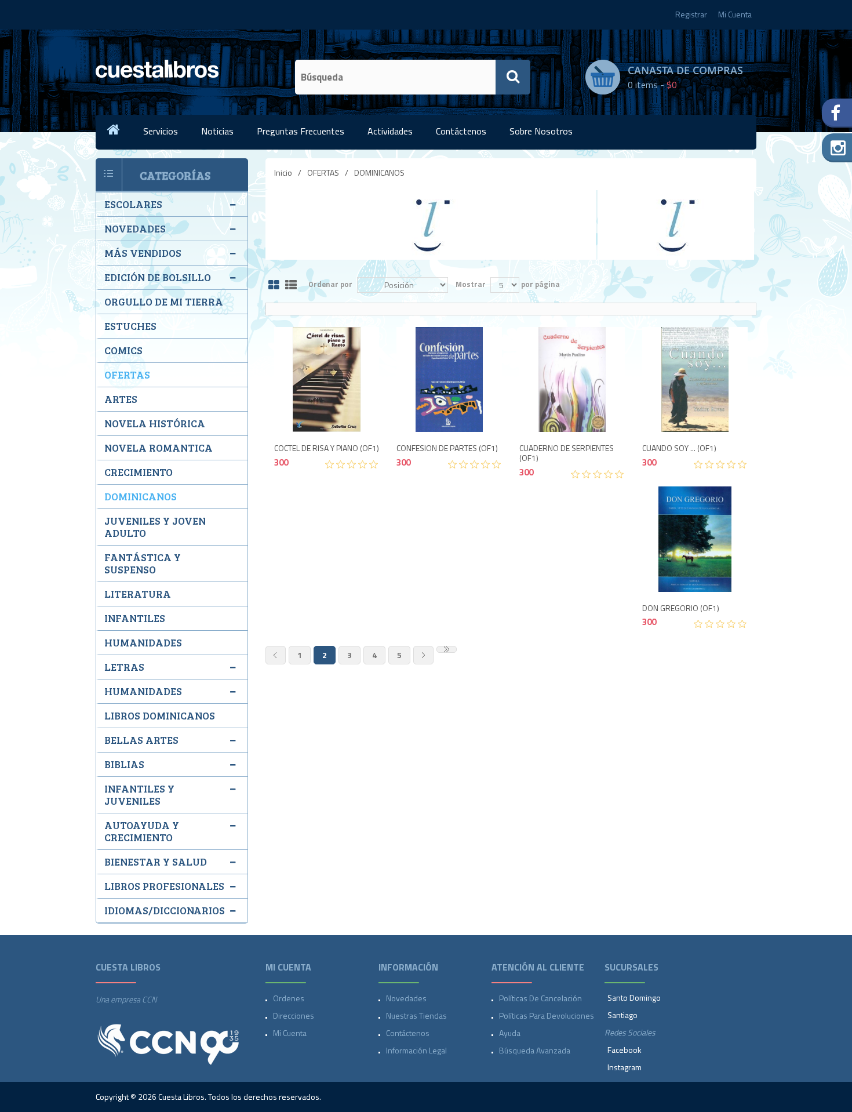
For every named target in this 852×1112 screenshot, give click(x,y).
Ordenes (288, 998)
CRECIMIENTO (138, 472)
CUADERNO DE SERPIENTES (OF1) (566, 453)
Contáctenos (461, 131)
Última (446, 649)
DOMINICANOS (140, 496)
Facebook (624, 1050)
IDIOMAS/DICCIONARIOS (164, 910)
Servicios (160, 131)
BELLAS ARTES (141, 740)
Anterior (275, 655)
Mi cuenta (290, 1033)
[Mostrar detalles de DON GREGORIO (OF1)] (695, 539)
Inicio (283, 172)
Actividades (390, 131)
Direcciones (293, 1015)
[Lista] (291, 285)
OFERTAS (323, 172)
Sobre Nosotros (541, 131)
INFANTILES (134, 618)
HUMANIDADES (143, 642)
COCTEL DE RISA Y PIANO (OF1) (326, 448)
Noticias (217, 131)
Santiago (622, 1015)
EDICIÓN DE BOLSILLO (157, 277)
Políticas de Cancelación (540, 998)
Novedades (406, 998)
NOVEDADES (135, 228)
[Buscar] (513, 77)
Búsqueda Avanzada (534, 1050)
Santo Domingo (634, 997)
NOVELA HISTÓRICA (154, 423)
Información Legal (416, 1050)
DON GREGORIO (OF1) (680, 608)
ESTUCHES (130, 326)
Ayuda (509, 1033)
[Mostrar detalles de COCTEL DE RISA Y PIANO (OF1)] (327, 380)
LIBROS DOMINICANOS (159, 715)
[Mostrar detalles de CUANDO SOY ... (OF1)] (695, 380)
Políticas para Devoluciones (546, 1015)
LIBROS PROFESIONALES (164, 886)
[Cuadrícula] (273, 285)
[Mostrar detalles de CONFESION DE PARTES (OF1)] (449, 380)
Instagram (624, 1067)
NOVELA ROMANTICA (158, 448)
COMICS (123, 350)
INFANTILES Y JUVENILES (139, 795)
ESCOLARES (133, 204)
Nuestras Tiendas (416, 1015)
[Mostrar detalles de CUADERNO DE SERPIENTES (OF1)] (572, 380)
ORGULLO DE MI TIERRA (163, 301)
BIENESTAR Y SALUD (155, 861)
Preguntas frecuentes (300, 131)
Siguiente (423, 655)
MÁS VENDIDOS (142, 253)
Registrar (691, 14)
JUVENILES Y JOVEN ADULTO (155, 527)
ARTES (120, 399)
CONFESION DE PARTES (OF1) (447, 448)
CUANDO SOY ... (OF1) (679, 448)
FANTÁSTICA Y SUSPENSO (142, 563)
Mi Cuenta (735, 14)
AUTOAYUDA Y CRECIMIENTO (141, 831)
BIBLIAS (124, 764)
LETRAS (124, 667)
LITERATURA (137, 594)
